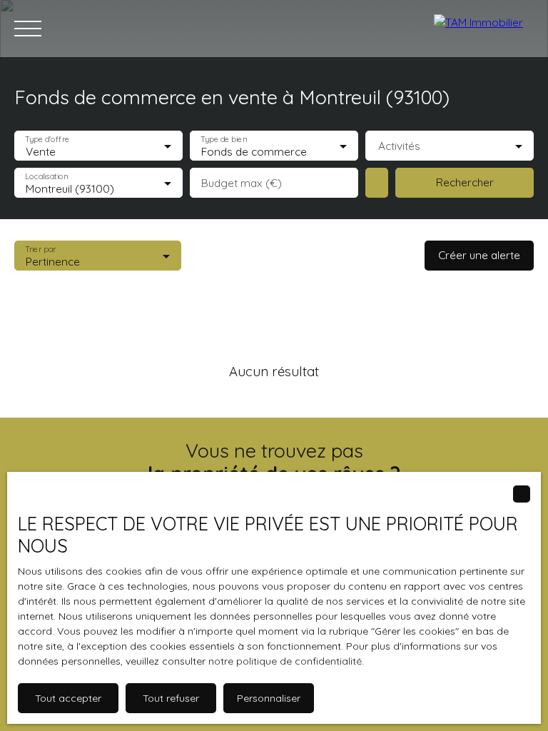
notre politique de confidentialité (285, 661)
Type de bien (223, 139)
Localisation (46, 176)
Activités (399, 146)
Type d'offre (47, 139)
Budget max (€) (241, 183)
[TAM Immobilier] (484, 28)
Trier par (40, 249)
